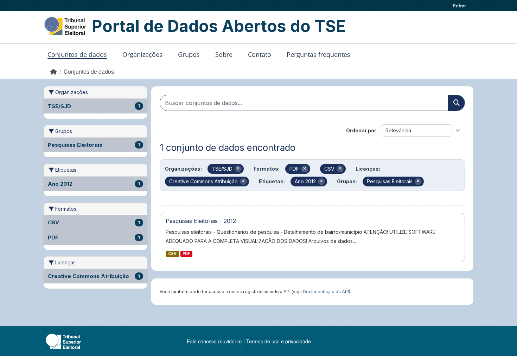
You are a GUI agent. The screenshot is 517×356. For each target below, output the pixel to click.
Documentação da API (326, 291)
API (287, 291)
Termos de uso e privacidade (278, 341)
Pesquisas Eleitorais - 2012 (201, 220)
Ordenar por (361, 130)
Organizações (142, 54)
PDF (186, 253)
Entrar (459, 5)
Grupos (189, 54)
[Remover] (238, 168)
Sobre (223, 54)
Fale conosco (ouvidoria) (214, 341)
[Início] (53, 71)
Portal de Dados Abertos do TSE (219, 26)
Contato (259, 54)
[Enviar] (456, 103)
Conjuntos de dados (77, 54)
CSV (172, 253)
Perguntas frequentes (318, 54)
